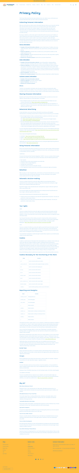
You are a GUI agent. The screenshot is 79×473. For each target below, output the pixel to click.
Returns (29, 450)
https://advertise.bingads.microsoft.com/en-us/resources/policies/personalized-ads (40, 139)
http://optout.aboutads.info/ (32, 143)
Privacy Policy (30, 446)
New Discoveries (5, 444)
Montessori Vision (74, 469)
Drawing (4, 450)
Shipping (29, 451)
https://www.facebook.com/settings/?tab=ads (35, 136)
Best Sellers (5, 453)
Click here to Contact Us (57, 450)
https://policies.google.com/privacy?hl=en (31, 119)
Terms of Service (31, 453)
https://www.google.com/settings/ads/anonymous (35, 137)
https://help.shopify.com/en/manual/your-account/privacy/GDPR (38, 222)
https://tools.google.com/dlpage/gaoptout (31, 120)
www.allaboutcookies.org (50, 339)
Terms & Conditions (31, 448)
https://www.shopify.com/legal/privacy (40, 102)
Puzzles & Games (6, 446)
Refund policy (30, 455)
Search (29, 444)
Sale (3, 451)
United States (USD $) (7, 468)
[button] (71, 5)
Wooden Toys (5, 448)
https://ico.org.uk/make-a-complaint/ (45, 378)
